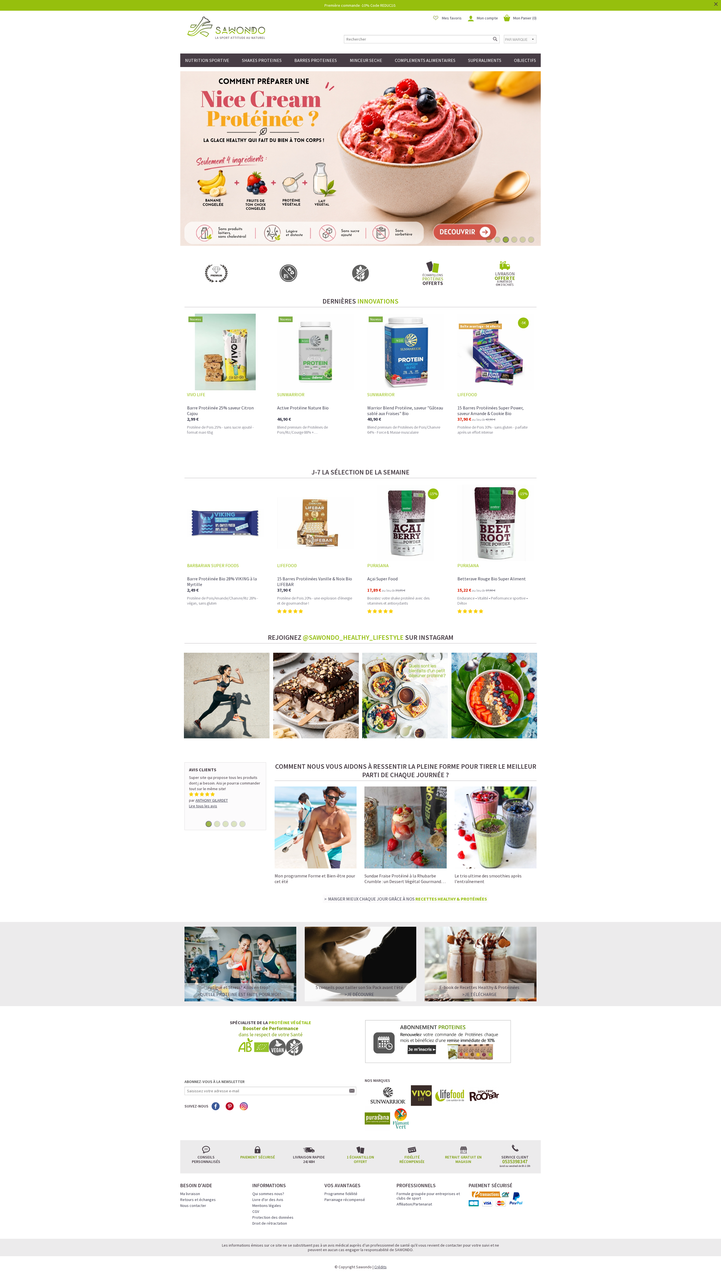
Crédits (380, 1266)
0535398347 (515, 1161)
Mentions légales (266, 1205)
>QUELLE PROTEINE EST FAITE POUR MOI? (239, 994)
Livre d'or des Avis (267, 1199)
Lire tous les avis (203, 805)
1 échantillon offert (360, 1159)
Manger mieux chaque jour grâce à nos (407, 899)
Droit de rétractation (269, 1223)
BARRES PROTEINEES (315, 60)
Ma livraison (190, 1193)
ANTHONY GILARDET (211, 800)
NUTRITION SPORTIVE (207, 60)
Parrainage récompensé (344, 1199)
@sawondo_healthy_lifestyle (353, 637)
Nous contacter (193, 1205)
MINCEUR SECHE (366, 60)
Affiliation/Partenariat (414, 1204)
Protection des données (272, 1217)
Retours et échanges (198, 1199)
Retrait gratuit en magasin (463, 1159)
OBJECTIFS (525, 60)
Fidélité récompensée (411, 1159)
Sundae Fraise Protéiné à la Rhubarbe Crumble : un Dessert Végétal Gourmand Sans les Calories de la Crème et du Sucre (403, 881)
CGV (255, 1211)
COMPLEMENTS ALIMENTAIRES (425, 60)
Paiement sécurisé (257, 1157)
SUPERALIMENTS (484, 60)
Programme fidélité (340, 1193)
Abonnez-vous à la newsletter (214, 1081)
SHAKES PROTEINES (262, 60)
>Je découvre (359, 994)
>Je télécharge (479, 994)
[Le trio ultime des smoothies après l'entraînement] (496, 827)
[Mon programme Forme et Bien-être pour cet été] (316, 827)
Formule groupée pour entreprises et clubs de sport (428, 1196)
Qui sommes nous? (268, 1193)
